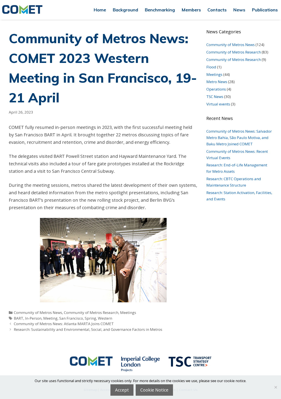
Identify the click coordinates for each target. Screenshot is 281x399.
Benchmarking (160, 9)
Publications (265, 9)
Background (125, 9)
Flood (211, 66)
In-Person (33, 318)
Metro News (216, 81)
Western (105, 318)
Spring (90, 318)
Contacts (217, 9)
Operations (216, 89)
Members (191, 9)
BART (18, 318)
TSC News (214, 96)
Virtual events (218, 104)
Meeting (50, 318)
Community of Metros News (38, 312)
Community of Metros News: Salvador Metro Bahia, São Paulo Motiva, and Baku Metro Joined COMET (239, 137)
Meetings (128, 312)
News (239, 9)
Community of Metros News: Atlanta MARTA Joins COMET (64, 323)
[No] (275, 387)
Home (100, 9)
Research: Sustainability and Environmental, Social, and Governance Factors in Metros (88, 329)
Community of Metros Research (91, 312)
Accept (122, 390)
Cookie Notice (154, 390)
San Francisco (71, 318)
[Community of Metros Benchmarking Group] (24, 10)
